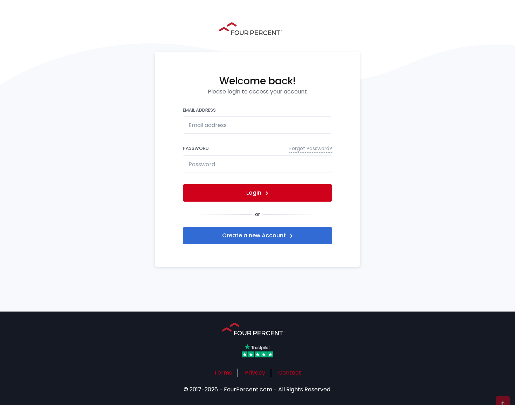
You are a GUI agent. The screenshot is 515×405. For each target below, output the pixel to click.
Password (257, 148)
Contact (289, 373)
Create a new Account (254, 235)
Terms (223, 373)
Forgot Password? (310, 148)
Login (254, 193)
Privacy (255, 373)
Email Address (199, 110)
